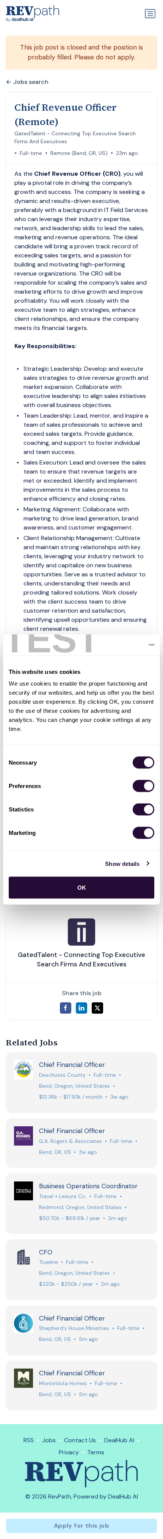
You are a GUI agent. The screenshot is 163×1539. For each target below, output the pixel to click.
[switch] (143, 786)
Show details (122, 863)
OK (81, 887)
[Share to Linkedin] (81, 1008)
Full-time (31, 153)
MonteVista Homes (63, 1383)
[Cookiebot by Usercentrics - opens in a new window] (121, 645)
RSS (29, 1440)
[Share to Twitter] (97, 1008)
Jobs (49, 1440)
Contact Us (80, 1440)
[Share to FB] (65, 1008)
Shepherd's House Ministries (74, 1328)
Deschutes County (62, 1074)
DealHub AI (119, 1440)
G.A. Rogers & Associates (70, 1141)
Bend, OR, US (55, 1152)
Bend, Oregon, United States (74, 1085)
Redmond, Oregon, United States (80, 1207)
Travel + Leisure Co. (62, 1196)
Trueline (48, 1262)
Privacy (69, 1452)
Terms (95, 1452)
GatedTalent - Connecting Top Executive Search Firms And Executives (75, 137)
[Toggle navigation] (150, 13)
